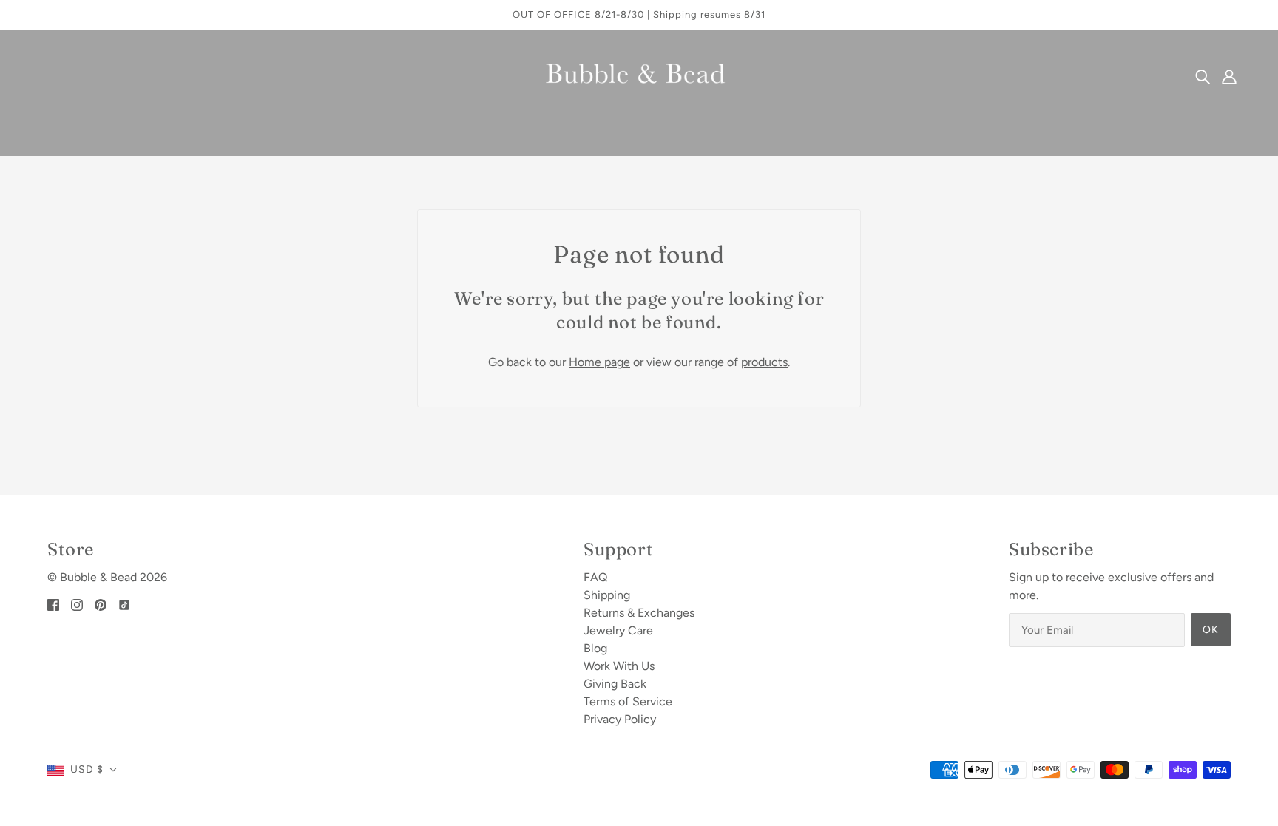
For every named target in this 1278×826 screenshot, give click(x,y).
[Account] (1229, 76)
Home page (599, 362)
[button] (82, 770)
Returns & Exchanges (639, 613)
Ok (1211, 629)
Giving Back (615, 684)
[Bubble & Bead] (639, 75)
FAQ (595, 577)
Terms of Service (628, 701)
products (764, 362)
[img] (1202, 76)
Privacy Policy (620, 719)
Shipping (607, 595)
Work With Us (619, 666)
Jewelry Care (618, 630)
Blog (595, 648)
